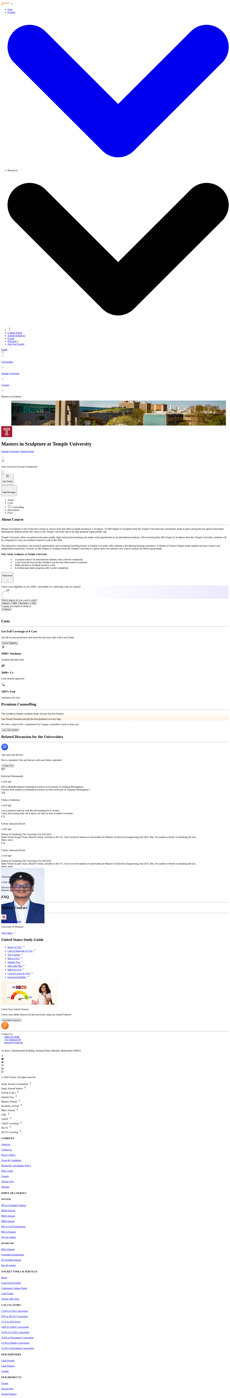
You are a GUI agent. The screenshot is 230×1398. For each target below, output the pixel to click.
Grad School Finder (11, 1283)
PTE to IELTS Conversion (14, 1316)
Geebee (5, 1371)
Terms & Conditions (11, 1160)
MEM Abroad (8, 1210)
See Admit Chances (11, 1020)
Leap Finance (8, 1366)
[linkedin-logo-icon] (115, 1068)
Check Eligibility (10, 643)
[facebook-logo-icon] (115, 1056)
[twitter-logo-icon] (115, 1062)
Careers (5, 1176)
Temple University (10, 373)
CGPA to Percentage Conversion (17, 1348)
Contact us (6, 1149)
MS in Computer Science (13, 1205)
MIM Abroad (7, 1221)
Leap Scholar (7, 1360)
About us (5, 1144)
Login (4, 349)
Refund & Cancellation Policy (16, 1165)
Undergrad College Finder (14, 1288)
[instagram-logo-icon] (115, 1065)
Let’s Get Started (10, 730)
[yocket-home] (5, 1028)
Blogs (4, 1277)
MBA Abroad (8, 1216)
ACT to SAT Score (10, 1321)
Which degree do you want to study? (19, 600)
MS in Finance (8, 1232)
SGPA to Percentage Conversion (17, 1337)
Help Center (7, 1171)
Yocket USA (7, 1181)
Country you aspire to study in (16, 606)
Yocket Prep (7, 1388)
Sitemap (5, 1187)
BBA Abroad (7, 1249)
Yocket (4, 1383)
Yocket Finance (9, 1394)
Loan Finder (7, 1293)
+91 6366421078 (12, 1039)
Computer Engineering (12, 1254)
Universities (7, 362)
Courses (5, 385)
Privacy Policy (8, 1155)
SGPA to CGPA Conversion (15, 1332)
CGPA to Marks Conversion (15, 1343)
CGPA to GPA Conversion (14, 1311)
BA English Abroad (11, 1260)
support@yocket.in (13, 1042)
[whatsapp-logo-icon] (115, 1071)
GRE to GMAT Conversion (15, 1327)
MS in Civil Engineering (13, 1226)
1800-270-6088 (11, 1037)
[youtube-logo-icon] (115, 1059)
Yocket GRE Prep (10, 1299)
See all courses (8, 1237)
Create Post (8, 766)
